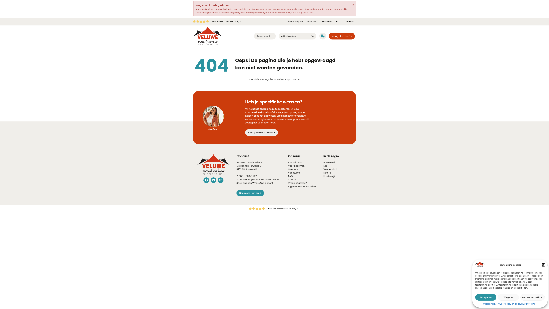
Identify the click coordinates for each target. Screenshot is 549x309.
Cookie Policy (489, 303)
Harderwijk (329, 176)
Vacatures (326, 21)
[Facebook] (206, 180)
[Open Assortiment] (272, 36)
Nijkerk (327, 172)
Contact (349, 21)
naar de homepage (259, 79)
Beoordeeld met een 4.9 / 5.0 (227, 21)
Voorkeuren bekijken (532, 297)
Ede (325, 166)
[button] (543, 265)
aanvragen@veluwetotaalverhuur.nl (259, 179)
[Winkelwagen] (322, 36)
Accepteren (486, 297)
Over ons (312, 21)
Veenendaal (330, 169)
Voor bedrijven (295, 21)
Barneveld (251, 169)
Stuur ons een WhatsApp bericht (254, 183)
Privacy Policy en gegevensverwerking (516, 303)
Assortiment (295, 162)
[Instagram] (220, 180)
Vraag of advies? (297, 183)
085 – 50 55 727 (248, 176)
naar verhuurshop (280, 79)
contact (296, 79)
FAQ (338, 21)
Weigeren (508, 297)
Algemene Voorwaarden (302, 186)
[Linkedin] (213, 180)
